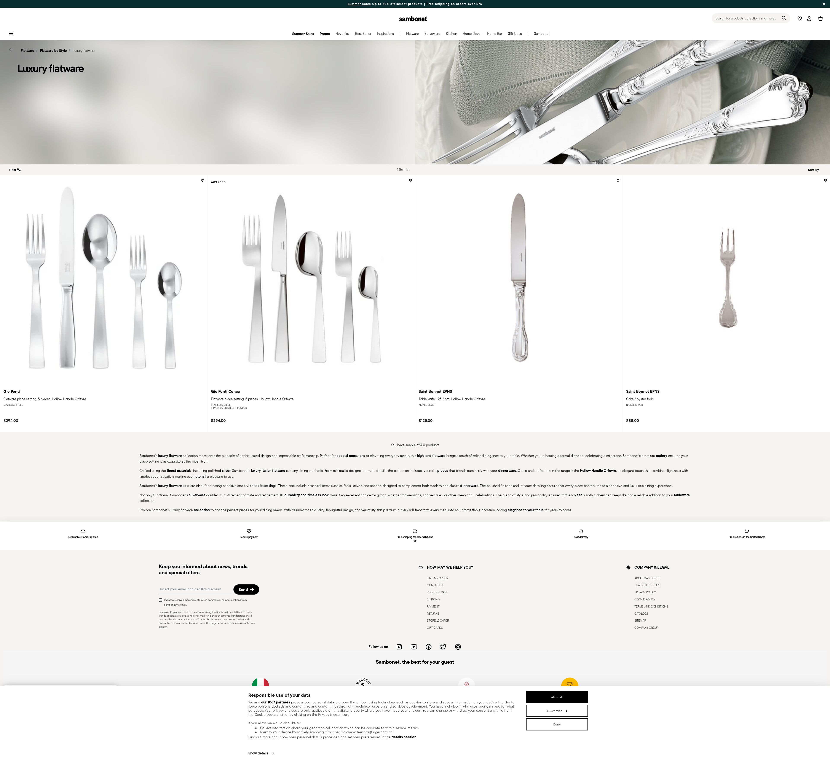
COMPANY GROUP (646, 627)
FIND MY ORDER (437, 578)
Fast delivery (581, 537)
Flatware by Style (53, 50)
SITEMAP (640, 621)
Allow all (557, 697)
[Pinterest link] (458, 646)
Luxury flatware (84, 50)
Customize (554, 711)
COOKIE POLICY (644, 599)
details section (404, 737)
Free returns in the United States (747, 537)
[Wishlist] (202, 182)
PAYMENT (433, 606)
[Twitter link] (443, 646)
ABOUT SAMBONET (647, 578)
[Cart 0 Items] (819, 18)
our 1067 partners (275, 702)
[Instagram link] (399, 646)
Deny (557, 724)
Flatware (27, 50)
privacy (163, 626)
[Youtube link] (413, 646)
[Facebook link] (428, 646)
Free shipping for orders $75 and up (415, 539)
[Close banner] (824, 3)
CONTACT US (435, 585)
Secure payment (249, 537)
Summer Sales (359, 4)
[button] (412, 34)
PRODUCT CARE (437, 592)
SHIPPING (433, 599)
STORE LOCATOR (438, 621)
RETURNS (433, 613)
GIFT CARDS (435, 627)
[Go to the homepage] (413, 18)
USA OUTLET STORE (647, 585)
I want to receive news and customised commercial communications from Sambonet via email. (205, 602)
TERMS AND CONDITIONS (651, 606)
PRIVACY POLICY (645, 592)
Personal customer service (83, 537)
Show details (258, 753)
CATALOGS (641, 613)
